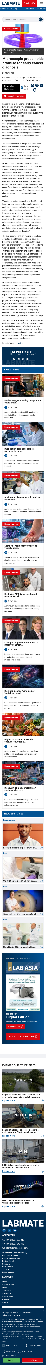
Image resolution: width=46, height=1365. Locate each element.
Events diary (7, 1296)
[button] (23, 1355)
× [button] (43, 1311)
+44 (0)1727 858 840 (15, 1240)
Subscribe (6, 1290)
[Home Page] (11, 3)
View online (14, 1026)
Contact (5, 1299)
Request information (15, 96)
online (20, 343)
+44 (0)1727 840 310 (15, 1244)
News (4, 1287)
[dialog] (23, 1336)
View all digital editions (21, 1036)
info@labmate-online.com (17, 1248)
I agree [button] (11, 1360)
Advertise (6, 1293)
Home (4, 1281)
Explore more (8, 1100)
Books (5, 1302)
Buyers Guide (8, 1284)
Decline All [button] (32, 1360)
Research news (32, 80)
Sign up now (29, 3)
